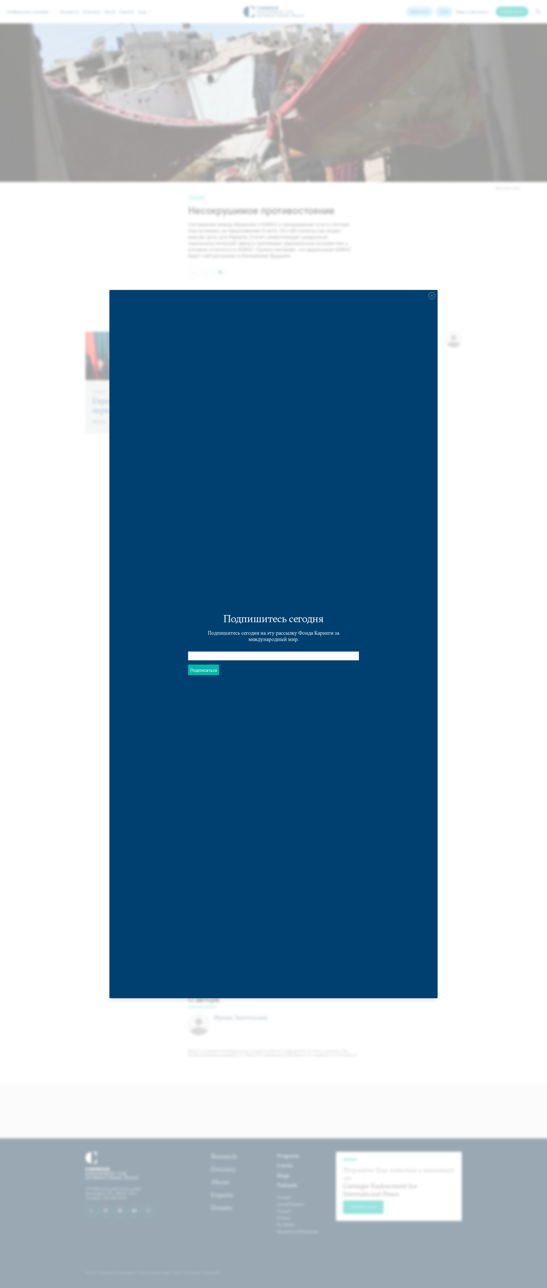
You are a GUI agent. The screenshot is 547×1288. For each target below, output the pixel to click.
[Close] (431, 295)
